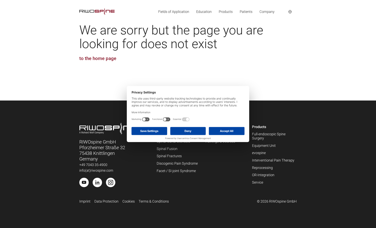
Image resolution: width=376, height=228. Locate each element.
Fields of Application (173, 12)
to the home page (97, 58)
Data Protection (106, 201)
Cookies (128, 201)
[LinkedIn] (97, 182)
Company (267, 12)
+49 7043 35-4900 (93, 165)
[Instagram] (110, 182)
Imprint (84, 201)
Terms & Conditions (154, 201)
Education (204, 12)
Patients (246, 12)
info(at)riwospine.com (96, 170)
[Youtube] (84, 182)
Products (226, 12)
